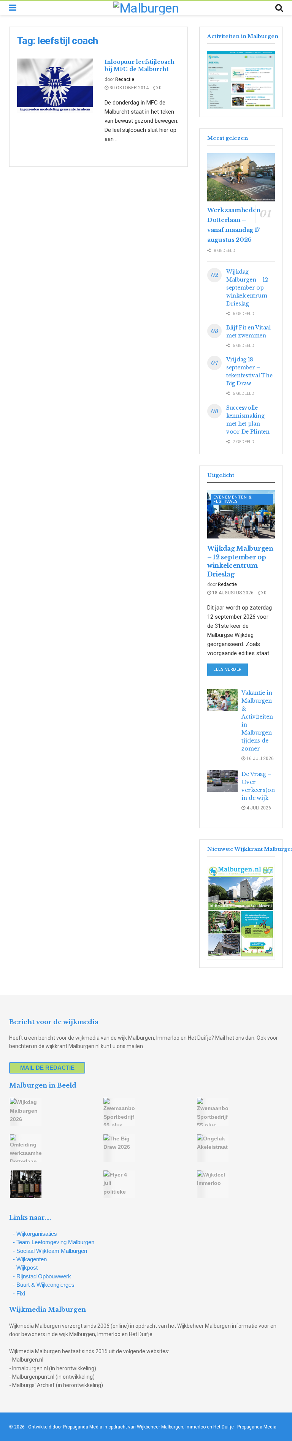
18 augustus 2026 (232, 592)
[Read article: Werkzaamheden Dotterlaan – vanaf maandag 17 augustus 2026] (241, 177)
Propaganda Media (256, 1427)
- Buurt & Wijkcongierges (44, 1284)
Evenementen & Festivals (232, 499)
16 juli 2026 (259, 758)
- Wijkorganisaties (35, 1233)
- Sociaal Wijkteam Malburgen (50, 1251)
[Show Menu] (12, 8)
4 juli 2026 (258, 808)
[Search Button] (279, 8)
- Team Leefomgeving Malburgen (53, 1242)
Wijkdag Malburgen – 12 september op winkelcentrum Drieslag (247, 287)
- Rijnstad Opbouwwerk (42, 1276)
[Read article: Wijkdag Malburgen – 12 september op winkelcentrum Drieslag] (241, 514)
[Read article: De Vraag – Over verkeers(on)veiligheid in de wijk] (222, 781)
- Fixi (19, 1293)
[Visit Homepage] (145, 8)
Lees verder (230, 669)
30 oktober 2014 (128, 87)
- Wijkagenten (30, 1259)
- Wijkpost (25, 1267)
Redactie (124, 79)
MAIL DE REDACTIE (47, 1067)
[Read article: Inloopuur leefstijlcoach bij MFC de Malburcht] (55, 86)
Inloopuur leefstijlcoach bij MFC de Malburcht (140, 66)
